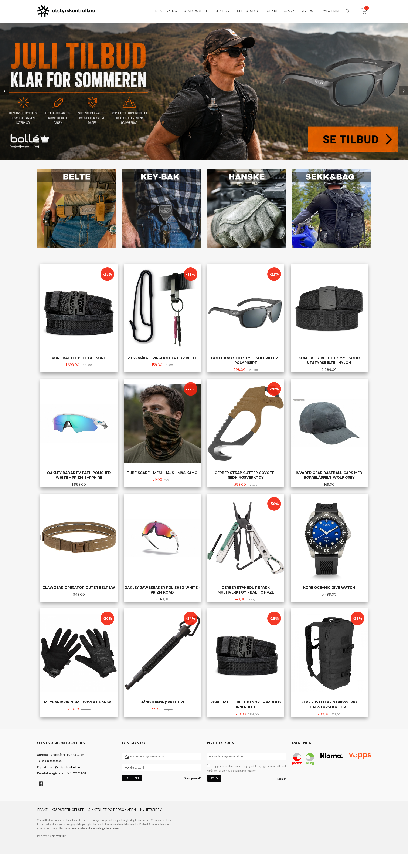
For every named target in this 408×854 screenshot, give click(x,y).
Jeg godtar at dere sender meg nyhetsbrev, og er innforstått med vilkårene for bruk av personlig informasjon (246, 768)
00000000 (56, 761)
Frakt (42, 810)
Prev (4, 90)
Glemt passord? (192, 778)
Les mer (281, 778)
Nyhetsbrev (151, 810)
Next (403, 90)
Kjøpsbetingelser (67, 810)
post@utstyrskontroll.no (64, 767)
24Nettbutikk (58, 836)
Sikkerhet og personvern (112, 810)
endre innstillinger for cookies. (103, 828)
